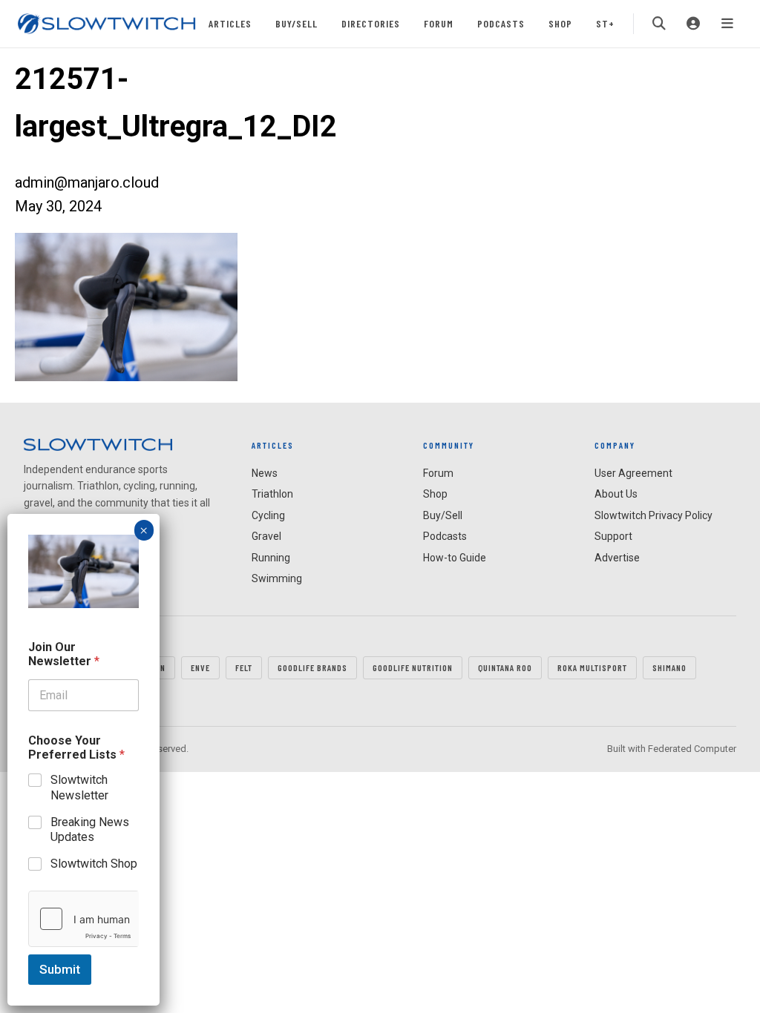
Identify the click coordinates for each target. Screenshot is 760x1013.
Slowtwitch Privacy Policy (653, 515)
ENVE (200, 667)
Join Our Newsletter (63, 654)
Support (613, 536)
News (265, 473)
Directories (370, 23)
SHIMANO (669, 667)
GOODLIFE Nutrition (413, 667)
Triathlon (272, 494)
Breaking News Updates (89, 830)
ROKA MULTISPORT (592, 667)
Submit (59, 969)
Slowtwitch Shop (93, 864)
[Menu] (727, 24)
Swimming (277, 578)
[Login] (693, 24)
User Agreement (633, 473)
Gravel (266, 536)
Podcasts (501, 23)
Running (271, 558)
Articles (230, 23)
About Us (616, 494)
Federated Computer (692, 748)
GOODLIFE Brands (312, 667)
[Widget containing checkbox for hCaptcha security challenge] (83, 919)
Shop (560, 23)
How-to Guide (454, 558)
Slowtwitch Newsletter (79, 787)
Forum (438, 23)
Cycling (268, 515)
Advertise (617, 558)
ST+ (605, 23)
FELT (243, 667)
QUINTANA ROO (505, 667)
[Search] (659, 24)
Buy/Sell (296, 23)
